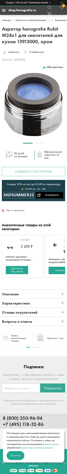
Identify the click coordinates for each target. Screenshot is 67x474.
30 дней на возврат (21, 155)
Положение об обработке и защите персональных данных (33, 464)
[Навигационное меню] (3, 10)
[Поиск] (49, 7)
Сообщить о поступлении (33, 171)
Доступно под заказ (17, 270)
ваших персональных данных (36, 447)
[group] (17, 338)
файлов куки (49, 444)
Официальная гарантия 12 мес (53, 154)
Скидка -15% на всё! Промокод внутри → (27, 2)
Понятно (15, 455)
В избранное (36, 52)
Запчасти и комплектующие (30, 20)
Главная (6, 20)
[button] (28, 143)
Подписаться (53, 388)
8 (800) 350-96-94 (22, 418)
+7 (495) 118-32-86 (23, 424)
